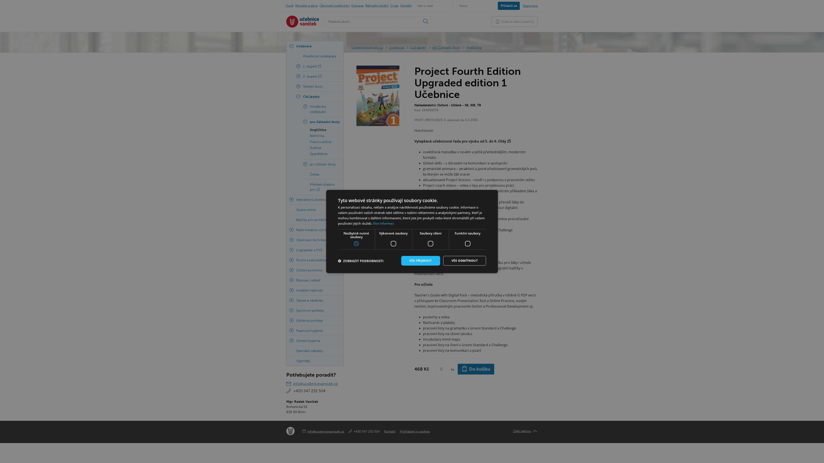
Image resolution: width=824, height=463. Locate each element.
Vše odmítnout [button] (464, 261)
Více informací (383, 223)
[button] (360, 261)
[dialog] (412, 231)
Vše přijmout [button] (420, 261)
